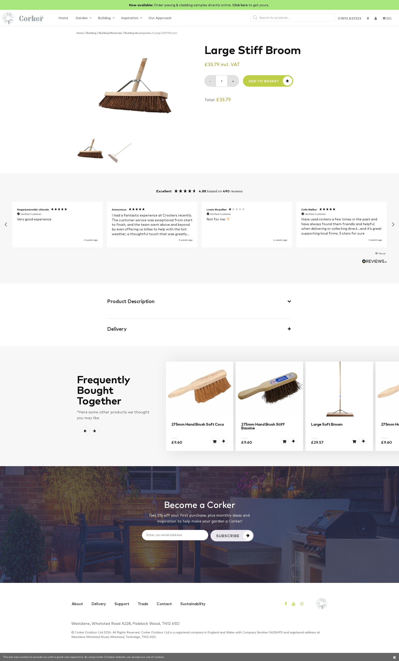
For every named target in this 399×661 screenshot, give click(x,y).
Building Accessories (137, 32)
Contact (164, 603)
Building (104, 17)
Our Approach (160, 17)
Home (63, 17)
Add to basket (264, 81)
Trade (143, 603)
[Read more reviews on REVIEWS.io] (374, 261)
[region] (199, 225)
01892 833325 (349, 18)
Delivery (98, 603)
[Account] (375, 18)
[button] (6, 225)
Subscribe (228, 535)
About (77, 603)
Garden (82, 17)
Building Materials (110, 32)
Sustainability (193, 603)
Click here (240, 4)
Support (122, 603)
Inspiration (129, 17)
